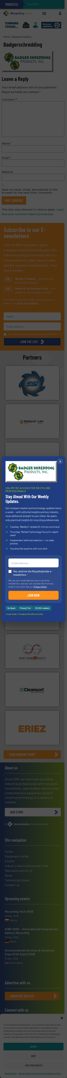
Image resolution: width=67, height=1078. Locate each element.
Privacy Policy (40, 586)
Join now (33, 595)
